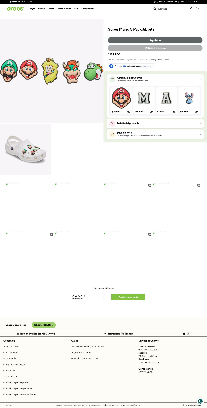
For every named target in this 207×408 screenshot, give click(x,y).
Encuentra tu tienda (120, 334)
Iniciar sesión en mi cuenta (37, 334)
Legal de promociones (82, 405)
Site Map (9, 405)
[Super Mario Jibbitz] (121, 97)
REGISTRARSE (43, 325)
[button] (32, 9)
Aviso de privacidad (98, 405)
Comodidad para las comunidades (19, 394)
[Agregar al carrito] (128, 112)
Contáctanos (145, 368)
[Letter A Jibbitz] (166, 97)
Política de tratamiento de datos (117, 405)
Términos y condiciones (64, 405)
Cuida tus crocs (10, 352)
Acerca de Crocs (11, 346)
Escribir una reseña (128, 297)
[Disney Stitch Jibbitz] (189, 97)
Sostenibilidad (10, 376)
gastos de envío (134, 60)
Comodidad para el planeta (16, 382)
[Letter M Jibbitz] (143, 97)
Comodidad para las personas (17, 388)
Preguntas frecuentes (81, 352)
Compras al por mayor (14, 364)
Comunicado (9, 370)
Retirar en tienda (155, 48)
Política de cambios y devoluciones (87, 346)
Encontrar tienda (11, 358)
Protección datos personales (84, 358)
